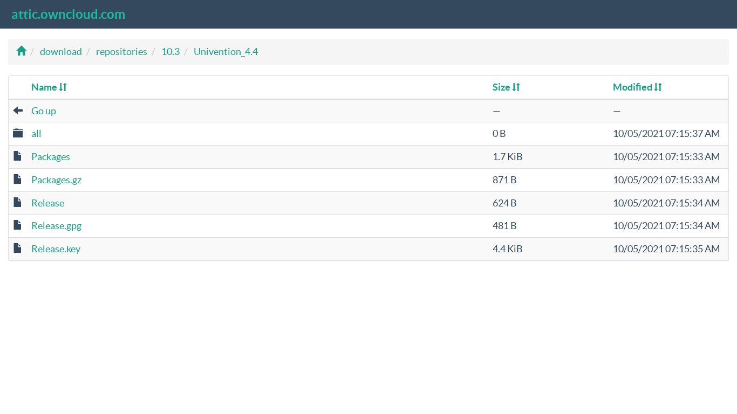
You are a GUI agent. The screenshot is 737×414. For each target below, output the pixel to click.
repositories (121, 51)
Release (47, 203)
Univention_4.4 (226, 51)
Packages (50, 156)
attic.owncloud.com (68, 14)
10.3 (170, 51)
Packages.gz (56, 179)
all (36, 133)
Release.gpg (56, 225)
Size (502, 87)
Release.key (55, 248)
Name (45, 87)
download (61, 51)
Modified (633, 87)
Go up (43, 110)
